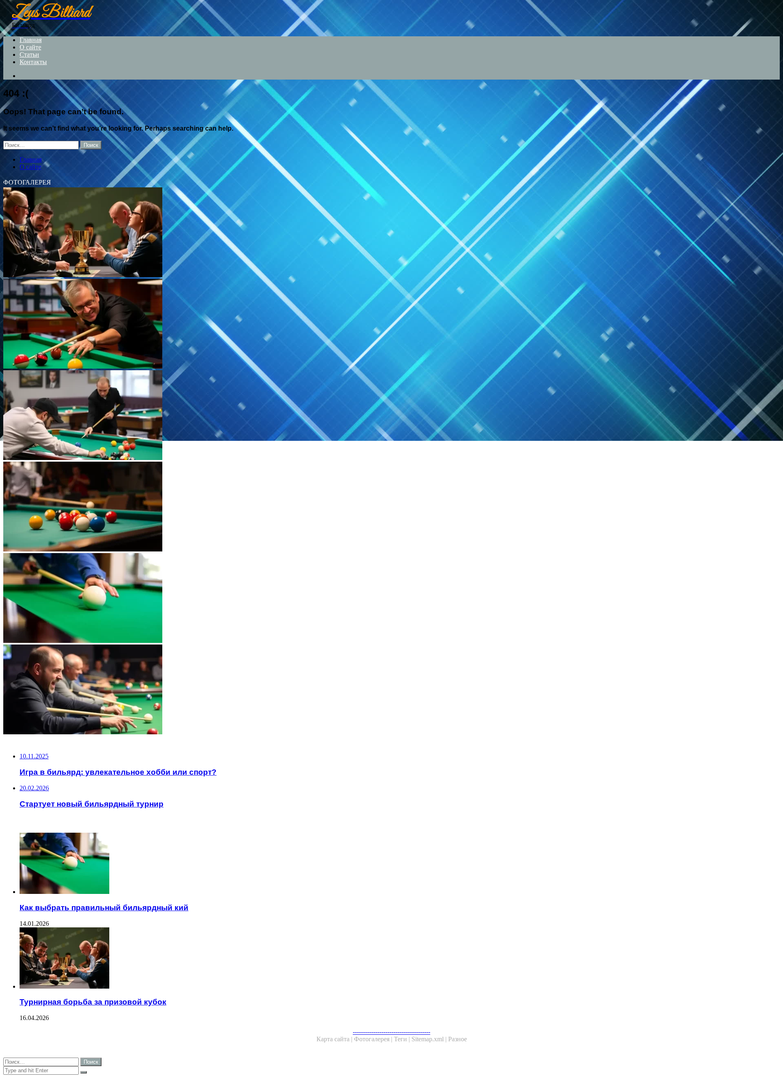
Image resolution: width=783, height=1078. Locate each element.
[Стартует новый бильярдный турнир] (248, 416)
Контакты (33, 61)
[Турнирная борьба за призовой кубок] (248, 233)
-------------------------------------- (391, 1031)
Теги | (402, 1039)
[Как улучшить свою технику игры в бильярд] (248, 324)
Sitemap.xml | (429, 1039)
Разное (457, 1039)
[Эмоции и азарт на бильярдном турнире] (248, 690)
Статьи (29, 54)
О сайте (30, 47)
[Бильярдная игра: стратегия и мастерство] (248, 507)
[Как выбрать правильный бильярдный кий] (248, 599)
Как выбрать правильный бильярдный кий (104, 907)
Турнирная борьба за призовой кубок (93, 1002)
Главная (31, 39)
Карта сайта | (335, 1039)
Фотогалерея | (374, 1039)
